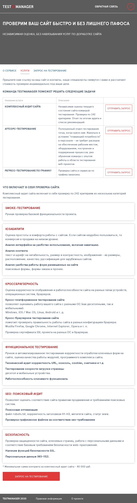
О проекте (77, 498)
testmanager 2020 (14, 498)
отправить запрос (118, 108)
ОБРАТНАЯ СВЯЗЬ (106, 6)
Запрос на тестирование (31, 476)
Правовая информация (49, 498)
